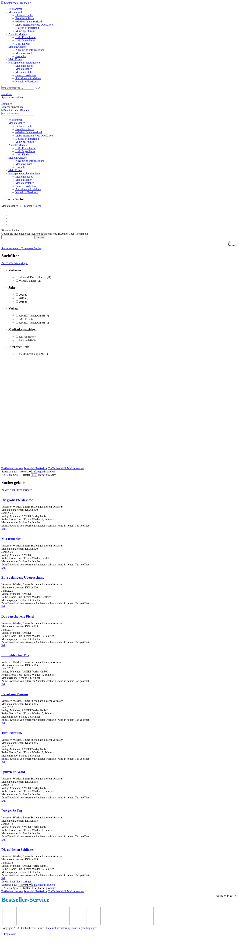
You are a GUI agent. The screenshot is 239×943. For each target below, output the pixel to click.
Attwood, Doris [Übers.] (32, 277)
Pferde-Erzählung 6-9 (31, 353)
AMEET (24, 319)
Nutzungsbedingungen (84, 928)
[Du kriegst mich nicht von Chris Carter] (76, 923)
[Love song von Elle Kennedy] (26, 923)
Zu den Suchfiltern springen (16, 489)
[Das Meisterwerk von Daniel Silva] (60, 923)
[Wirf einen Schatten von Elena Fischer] (144, 923)
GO (38, 87)
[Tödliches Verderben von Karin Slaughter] (127, 923)
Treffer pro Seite (47, 474)
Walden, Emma (27, 280)
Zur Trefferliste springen (14, 263)
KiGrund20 (25, 340)
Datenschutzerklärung (58, 928)
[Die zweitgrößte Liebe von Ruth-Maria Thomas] (110, 923)
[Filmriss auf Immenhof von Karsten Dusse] (160, 923)
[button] (233, 244)
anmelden (6, 94)
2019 (21, 298)
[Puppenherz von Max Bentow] (93, 923)
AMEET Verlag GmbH (32, 315)
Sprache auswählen (12, 97)
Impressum (10, 933)
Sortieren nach (9, 471)
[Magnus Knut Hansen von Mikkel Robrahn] (9, 923)
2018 (21, 301)
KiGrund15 (25, 336)
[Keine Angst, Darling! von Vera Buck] (43, 923)
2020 (21, 294)
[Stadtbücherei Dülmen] (15, 2)
